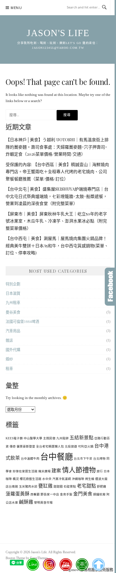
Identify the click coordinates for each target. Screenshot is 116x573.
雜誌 (9, 340)
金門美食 (82, 494)
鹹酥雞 (26, 502)
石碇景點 (70, 486)
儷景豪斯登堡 (26, 446)
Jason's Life (58, 33)
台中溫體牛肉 (30, 458)
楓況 (16, 479)
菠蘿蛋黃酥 (18, 494)
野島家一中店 (50, 494)
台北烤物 (99, 458)
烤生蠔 (89, 479)
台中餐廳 (56, 456)
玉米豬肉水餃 (28, 486)
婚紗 (9, 359)
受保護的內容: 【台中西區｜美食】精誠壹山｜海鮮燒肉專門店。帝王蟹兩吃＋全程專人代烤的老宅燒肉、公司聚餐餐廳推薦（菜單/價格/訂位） (57, 172)
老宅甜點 (86, 486)
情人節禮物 (79, 470)
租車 (9, 369)
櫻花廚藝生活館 (30, 479)
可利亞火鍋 (85, 446)
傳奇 (13, 446)
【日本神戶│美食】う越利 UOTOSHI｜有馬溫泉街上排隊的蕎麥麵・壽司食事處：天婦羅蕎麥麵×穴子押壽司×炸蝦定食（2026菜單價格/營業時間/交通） (57, 147)
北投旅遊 (71, 446)
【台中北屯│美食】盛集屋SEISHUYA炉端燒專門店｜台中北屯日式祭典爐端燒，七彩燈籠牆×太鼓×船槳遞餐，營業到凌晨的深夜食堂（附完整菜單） (57, 196)
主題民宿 (49, 438)
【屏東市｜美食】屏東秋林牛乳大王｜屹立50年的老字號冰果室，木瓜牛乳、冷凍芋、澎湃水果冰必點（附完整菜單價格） (56, 221)
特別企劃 (13, 284)
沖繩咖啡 (78, 479)
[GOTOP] (98, 564)
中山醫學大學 (33, 438)
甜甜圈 (58, 486)
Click (110, 287)
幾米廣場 (44, 471)
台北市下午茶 (83, 458)
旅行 (100, 471)
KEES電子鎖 (14, 438)
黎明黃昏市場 (43, 502)
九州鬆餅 (62, 438)
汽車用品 (13, 331)
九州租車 (13, 303)
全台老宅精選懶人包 (50, 446)
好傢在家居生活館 (25, 471)
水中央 (47, 479)
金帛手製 (66, 494)
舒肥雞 (101, 486)
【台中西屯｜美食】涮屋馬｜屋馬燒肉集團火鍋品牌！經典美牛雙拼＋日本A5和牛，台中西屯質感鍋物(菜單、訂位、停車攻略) (57, 245)
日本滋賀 (13, 293)
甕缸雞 (45, 486)
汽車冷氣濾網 (61, 479)
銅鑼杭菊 (99, 494)
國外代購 (13, 350)
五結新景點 (81, 437)
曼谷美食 (13, 312)
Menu (16, 7)
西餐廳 (35, 494)
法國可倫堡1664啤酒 (22, 321)
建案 (56, 470)
